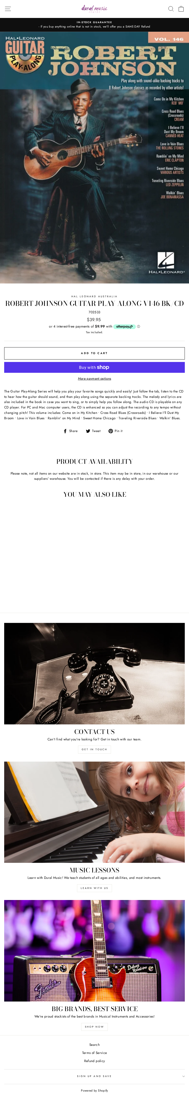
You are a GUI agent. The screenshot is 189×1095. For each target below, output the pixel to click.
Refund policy (94, 1060)
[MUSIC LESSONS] (94, 812)
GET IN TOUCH (94, 749)
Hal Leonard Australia (94, 296)
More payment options (94, 378)
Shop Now (94, 1027)
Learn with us (94, 888)
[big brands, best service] (94, 951)
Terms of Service (94, 1052)
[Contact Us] (94, 673)
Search (94, 1044)
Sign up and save (94, 1076)
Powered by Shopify (94, 1090)
